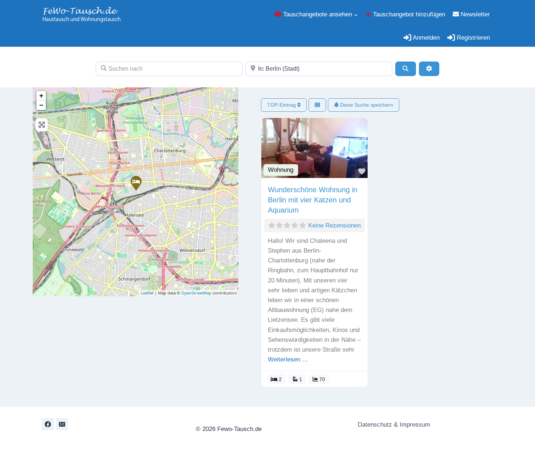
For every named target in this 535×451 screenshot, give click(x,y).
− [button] (41, 105)
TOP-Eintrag (282, 105)
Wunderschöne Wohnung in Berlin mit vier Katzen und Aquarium (312, 200)
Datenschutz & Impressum (393, 424)
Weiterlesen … (288, 359)
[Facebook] (47, 424)
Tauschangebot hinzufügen (408, 14)
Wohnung (280, 169)
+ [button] (41, 95)
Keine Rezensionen (334, 225)
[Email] (62, 424)
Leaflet (147, 293)
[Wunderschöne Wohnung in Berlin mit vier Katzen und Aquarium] (136, 183)
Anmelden (425, 37)
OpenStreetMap (196, 293)
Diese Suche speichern (365, 105)
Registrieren (472, 37)
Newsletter (474, 14)
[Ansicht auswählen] (317, 105)
